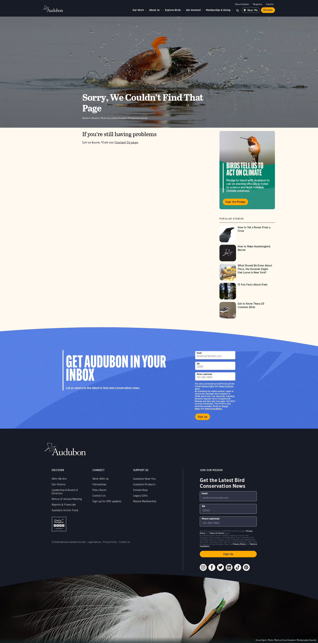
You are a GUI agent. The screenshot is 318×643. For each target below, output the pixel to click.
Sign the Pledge (235, 201)
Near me (252, 10)
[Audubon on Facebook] (211, 567)
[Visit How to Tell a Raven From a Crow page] (247, 234)
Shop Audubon (242, 4)
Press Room (99, 490)
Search (237, 10)
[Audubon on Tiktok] (237, 567)
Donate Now (140, 490)
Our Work (138, 10)
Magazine (257, 4)
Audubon (53, 9)
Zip (198, 363)
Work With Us (100, 478)
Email (199, 353)
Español (270, 4)
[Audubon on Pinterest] (246, 567)
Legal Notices (94, 542)
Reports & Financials (64, 504)
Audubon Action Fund (65, 510)
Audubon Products (144, 484)
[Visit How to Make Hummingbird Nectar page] (247, 253)
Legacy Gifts (140, 495)
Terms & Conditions (213, 408)
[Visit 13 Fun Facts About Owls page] (247, 291)
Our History (58, 484)
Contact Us (99, 495)
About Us (154, 10)
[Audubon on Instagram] (203, 567)
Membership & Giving (218, 10)
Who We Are (59, 478)
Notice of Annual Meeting (67, 499)
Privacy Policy (208, 386)
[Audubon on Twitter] (220, 567)
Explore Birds (173, 10)
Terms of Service (226, 386)
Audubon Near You (144, 478)
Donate (268, 10)
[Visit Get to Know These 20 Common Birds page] (247, 310)
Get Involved (193, 10)
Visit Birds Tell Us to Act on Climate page (247, 170)
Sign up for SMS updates (106, 501)
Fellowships (99, 484)
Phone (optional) (204, 374)
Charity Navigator (59, 524)
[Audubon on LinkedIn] (229, 567)
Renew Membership (144, 501)
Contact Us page (126, 142)
